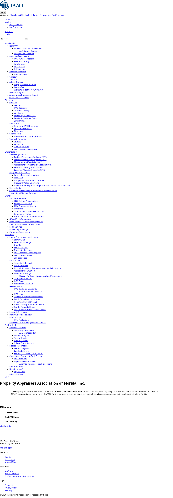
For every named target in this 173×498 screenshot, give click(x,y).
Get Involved (10, 325)
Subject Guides (20, 258)
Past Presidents (21, 340)
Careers (8, 19)
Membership (10, 43)
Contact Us (9, 485)
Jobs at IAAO (10, 462)
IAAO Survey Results (23, 255)
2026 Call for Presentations (26, 201)
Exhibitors (18, 208)
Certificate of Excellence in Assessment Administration (33, 190)
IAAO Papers (19, 281)
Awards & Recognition (19, 56)
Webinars (18, 113)
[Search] (1, 38)
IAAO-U (8, 22)
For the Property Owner (24, 307)
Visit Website (5, 426)
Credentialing (11, 152)
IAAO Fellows (19, 66)
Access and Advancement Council (23, 95)
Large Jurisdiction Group (25, 84)
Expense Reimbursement (25, 361)
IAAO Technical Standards (25, 289)
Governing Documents (24, 330)
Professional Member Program (23, 193)
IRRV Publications (22, 320)
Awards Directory (21, 61)
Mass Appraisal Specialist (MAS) (28, 162)
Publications (14, 260)
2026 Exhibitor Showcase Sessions (29, 211)
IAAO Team (10, 459)
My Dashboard (15, 24)
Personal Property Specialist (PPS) (29, 167)
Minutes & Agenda (22, 335)
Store (7, 377)
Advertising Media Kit (23, 283)
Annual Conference (17, 198)
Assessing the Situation (24, 271)
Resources (9, 234)
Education (9, 100)
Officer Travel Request (19, 97)
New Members (20, 74)
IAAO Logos (19, 294)
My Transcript (15, 27)
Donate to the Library (23, 250)
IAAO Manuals (20, 358)
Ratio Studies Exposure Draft (31, 291)
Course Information (18, 139)
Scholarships (19, 64)
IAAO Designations (17, 154)
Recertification (15, 188)
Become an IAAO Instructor (26, 126)
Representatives (16, 366)
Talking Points (20, 338)
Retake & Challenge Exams (25, 118)
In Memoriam (20, 69)
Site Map (8, 490)
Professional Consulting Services (19, 476)
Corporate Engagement (19, 232)
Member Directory (17, 71)
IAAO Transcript (21, 108)
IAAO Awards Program (24, 58)
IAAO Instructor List (23, 128)
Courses (17, 141)
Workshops (19, 144)
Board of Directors (17, 327)
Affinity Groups (16, 82)
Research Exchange (22, 242)
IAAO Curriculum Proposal (25, 149)
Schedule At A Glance (23, 203)
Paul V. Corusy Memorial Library (23, 237)
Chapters (13, 77)
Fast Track (18, 177)
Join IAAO (9, 31)
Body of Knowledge (22, 273)
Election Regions (21, 348)
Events (8, 196)
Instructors (14, 123)
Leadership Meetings (18, 229)
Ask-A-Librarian (21, 247)
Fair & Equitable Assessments (27, 299)
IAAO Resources (16, 286)
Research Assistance (18, 312)
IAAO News (9, 471)
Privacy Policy (10, 487)
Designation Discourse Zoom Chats (29, 180)
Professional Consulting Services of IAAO (27, 322)
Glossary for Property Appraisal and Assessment (40, 276)
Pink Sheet (19, 131)
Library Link (19, 239)
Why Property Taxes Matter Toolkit (30, 309)
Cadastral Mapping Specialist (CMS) (29, 170)
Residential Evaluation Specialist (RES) (30, 159)
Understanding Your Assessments (29, 304)
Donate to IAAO (16, 369)
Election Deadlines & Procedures (28, 353)
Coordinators (15, 133)
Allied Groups (15, 317)
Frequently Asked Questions (26, 183)
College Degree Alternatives (26, 175)
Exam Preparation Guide (25, 115)
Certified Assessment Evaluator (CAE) (30, 157)
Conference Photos (22, 214)
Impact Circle (19, 371)
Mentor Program (16, 92)
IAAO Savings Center (28, 51)
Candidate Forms (21, 351)
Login (7, 34)
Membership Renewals (24, 53)
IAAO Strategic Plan (27, 333)
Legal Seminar (15, 227)
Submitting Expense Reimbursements (35, 364)
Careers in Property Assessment (28, 296)
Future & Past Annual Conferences (29, 216)
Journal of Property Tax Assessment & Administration (37, 268)
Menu (3, 12)
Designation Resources (19, 172)
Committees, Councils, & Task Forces (25, 356)
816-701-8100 (6, 448)
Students (13, 102)
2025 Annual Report (23, 278)
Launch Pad (19, 87)
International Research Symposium (24, 224)
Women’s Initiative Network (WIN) (29, 90)
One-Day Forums (21, 146)
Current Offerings (22, 110)
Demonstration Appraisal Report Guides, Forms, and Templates (42, 185)
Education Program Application (28, 136)
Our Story (9, 457)
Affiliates (13, 79)
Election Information (18, 345)
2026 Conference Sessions (25, 206)
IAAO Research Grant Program (27, 252)
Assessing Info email (23, 263)
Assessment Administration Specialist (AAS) (33, 164)
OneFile (17, 245)
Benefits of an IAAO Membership (28, 48)
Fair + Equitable (21, 265)
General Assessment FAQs (25, 302)
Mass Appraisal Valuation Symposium (26, 221)
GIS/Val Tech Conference (20, 219)
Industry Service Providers (20, 314)
